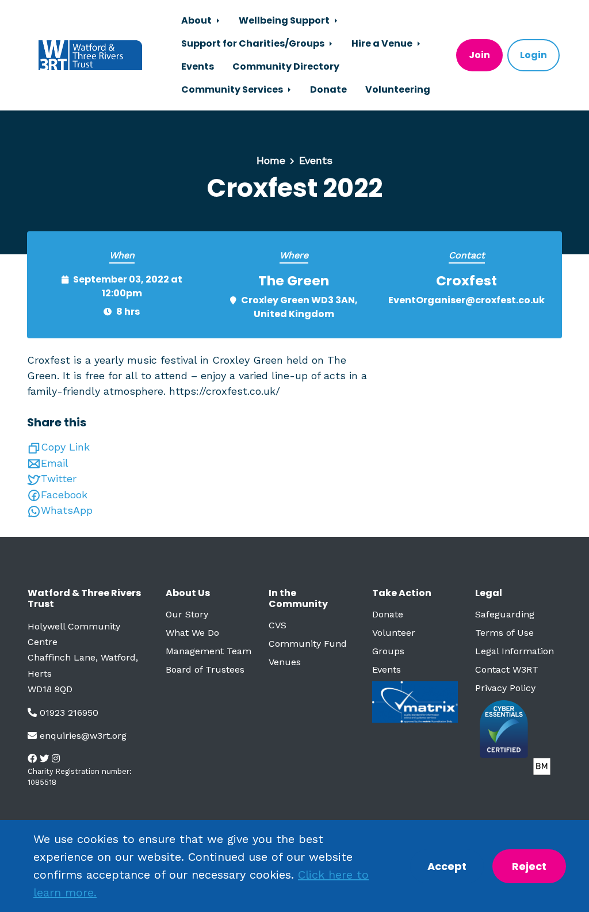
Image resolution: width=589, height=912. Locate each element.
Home (271, 160)
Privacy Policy (505, 687)
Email (54, 463)
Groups (388, 651)
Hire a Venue (382, 43)
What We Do (192, 632)
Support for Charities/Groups (253, 43)
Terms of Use (504, 632)
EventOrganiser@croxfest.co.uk (466, 300)
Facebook (64, 495)
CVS (277, 625)
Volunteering (397, 89)
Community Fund (308, 643)
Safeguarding (504, 614)
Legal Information (514, 651)
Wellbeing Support (285, 20)
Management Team (208, 651)
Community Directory (285, 66)
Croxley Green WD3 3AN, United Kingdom (299, 306)
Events (197, 66)
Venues (285, 662)
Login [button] (533, 55)
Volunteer (393, 632)
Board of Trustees (205, 669)
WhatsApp (67, 510)
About (197, 20)
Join (479, 55)
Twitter (59, 478)
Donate (328, 89)
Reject (529, 866)
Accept (446, 866)
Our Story (187, 614)
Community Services (233, 89)
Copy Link (65, 447)
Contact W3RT (506, 669)
